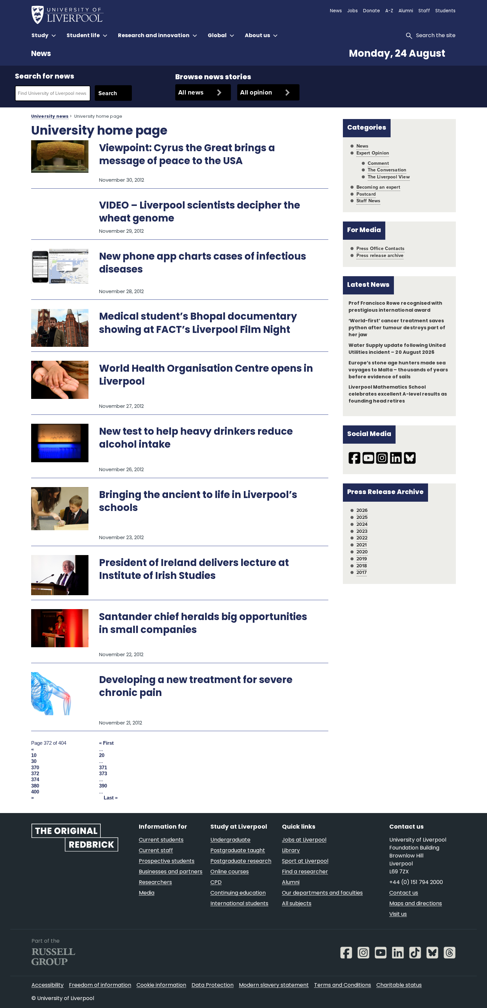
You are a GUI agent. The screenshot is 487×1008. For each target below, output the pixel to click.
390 (103, 785)
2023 (362, 531)
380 (35, 785)
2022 (362, 538)
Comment (378, 163)
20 (101, 755)
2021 (361, 544)
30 (33, 761)
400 (35, 791)
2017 (361, 572)
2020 (362, 551)
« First (106, 743)
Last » (111, 797)
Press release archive (380, 255)
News (41, 54)
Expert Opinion (372, 153)
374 (35, 779)
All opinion (256, 92)
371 (103, 767)
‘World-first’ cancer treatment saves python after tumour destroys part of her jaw (397, 328)
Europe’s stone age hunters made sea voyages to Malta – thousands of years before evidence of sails (398, 370)
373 (103, 773)
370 (35, 767)
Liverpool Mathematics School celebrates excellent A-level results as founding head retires (398, 394)
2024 (362, 524)
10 (33, 755)
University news (50, 117)
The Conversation (387, 169)
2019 (361, 558)
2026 (362, 510)
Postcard (366, 194)
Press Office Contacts (380, 248)
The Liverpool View (389, 176)
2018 (361, 565)
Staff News (368, 200)
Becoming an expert (378, 187)
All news (190, 92)
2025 (362, 517)
